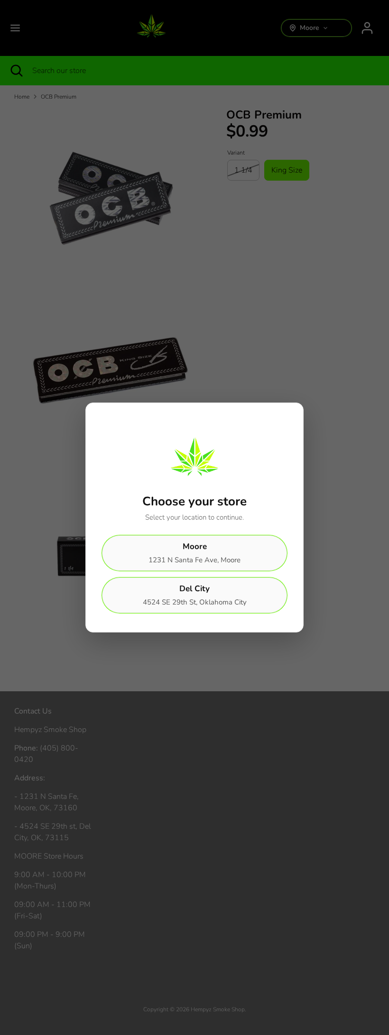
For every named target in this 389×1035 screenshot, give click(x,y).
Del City (195, 595)
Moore (194, 553)
